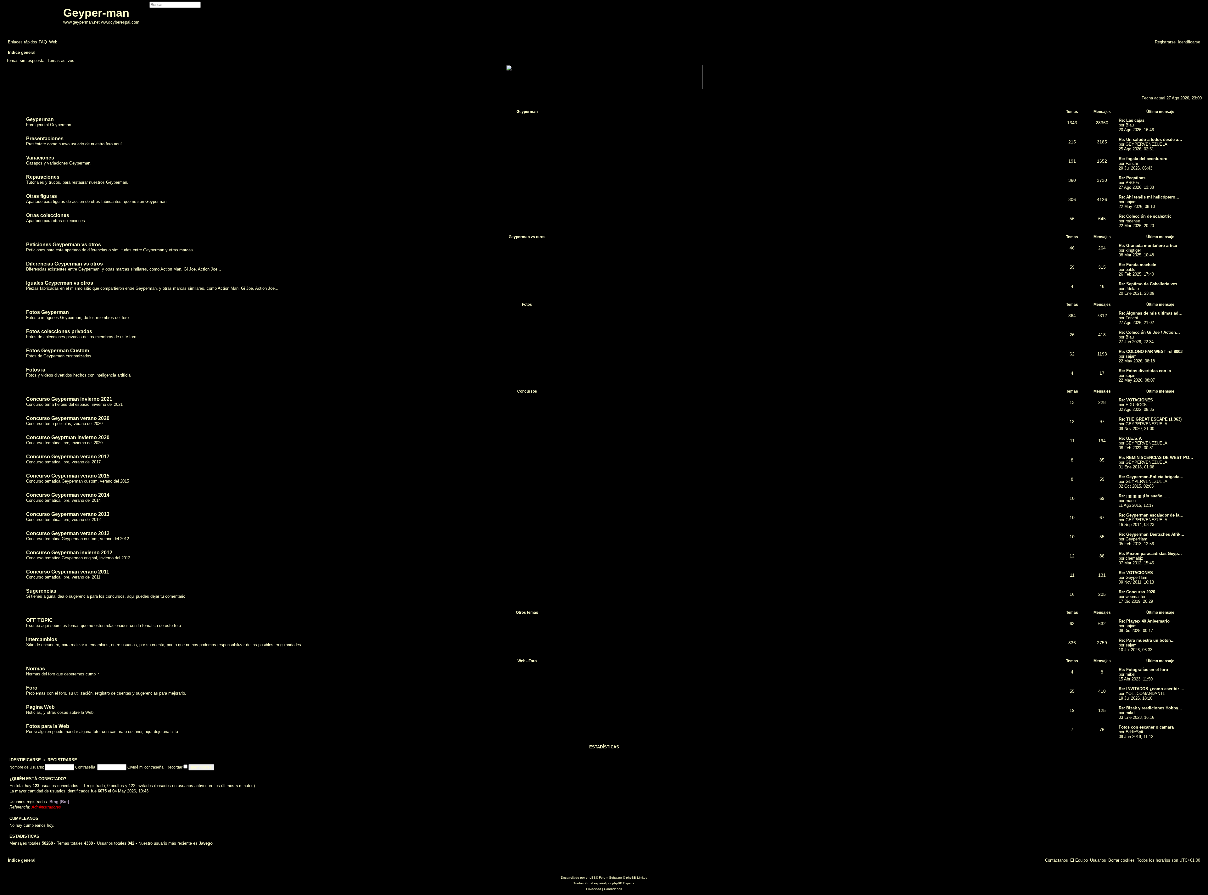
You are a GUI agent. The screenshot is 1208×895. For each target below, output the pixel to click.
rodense (1133, 221)
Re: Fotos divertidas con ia (1145, 370)
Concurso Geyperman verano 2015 (67, 475)
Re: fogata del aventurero (1143, 158)
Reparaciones (42, 177)
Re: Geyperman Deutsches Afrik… (1151, 534)
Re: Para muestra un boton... (1147, 640)
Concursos (527, 391)
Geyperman (527, 111)
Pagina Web (40, 707)
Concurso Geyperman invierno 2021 (69, 399)
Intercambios (41, 639)
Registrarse (62, 760)
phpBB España (623, 883)
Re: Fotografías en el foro (1143, 669)
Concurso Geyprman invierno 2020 (67, 437)
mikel (1130, 674)
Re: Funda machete (1137, 264)
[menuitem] (43, 42)
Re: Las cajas (1131, 120)
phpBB (591, 877)
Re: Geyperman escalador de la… (1151, 515)
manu (1131, 500)
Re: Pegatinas (1132, 178)
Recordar (174, 767)
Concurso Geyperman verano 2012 (67, 533)
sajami (1132, 201)
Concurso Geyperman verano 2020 (67, 418)
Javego (206, 843)
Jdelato (1132, 288)
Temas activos (61, 60)
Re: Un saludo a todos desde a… (1150, 139)
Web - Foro (527, 661)
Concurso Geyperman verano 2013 (67, 514)
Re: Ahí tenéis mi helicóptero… (1149, 197)
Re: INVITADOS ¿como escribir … (1151, 688)
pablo (1130, 269)
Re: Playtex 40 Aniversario (1144, 621)
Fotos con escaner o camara (1146, 727)
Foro (31, 688)
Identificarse (25, 760)
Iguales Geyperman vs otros (59, 283)
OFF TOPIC (39, 620)
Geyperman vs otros (527, 237)
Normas (35, 668)
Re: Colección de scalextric (1145, 216)
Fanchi (1132, 163)
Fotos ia (35, 369)
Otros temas (527, 612)
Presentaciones (45, 138)
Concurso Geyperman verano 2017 (67, 456)
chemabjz (1134, 558)
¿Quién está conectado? (37, 779)
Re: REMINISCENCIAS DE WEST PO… (1156, 457)
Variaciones (40, 157)
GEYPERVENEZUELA (1146, 144)
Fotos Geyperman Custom (57, 350)
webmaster (1135, 596)
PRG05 (1132, 182)
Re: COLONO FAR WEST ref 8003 (1151, 351)
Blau (1130, 125)
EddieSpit (1134, 732)
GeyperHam (1136, 539)
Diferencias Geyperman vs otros (64, 263)
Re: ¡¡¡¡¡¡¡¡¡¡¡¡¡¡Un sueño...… (1144, 496)
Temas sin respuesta (25, 60)
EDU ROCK (1136, 404)
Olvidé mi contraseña (145, 767)
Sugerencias (41, 591)
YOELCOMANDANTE (1146, 693)
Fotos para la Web (47, 726)
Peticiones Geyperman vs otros (63, 244)
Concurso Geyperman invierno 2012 (69, 552)
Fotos (527, 304)
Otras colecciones (47, 215)
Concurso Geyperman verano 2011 (67, 571)
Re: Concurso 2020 (1137, 592)
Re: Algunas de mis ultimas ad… (1151, 313)
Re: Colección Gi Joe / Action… (1149, 332)
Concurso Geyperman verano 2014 (67, 495)
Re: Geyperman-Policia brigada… (1151, 476)
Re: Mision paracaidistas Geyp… (1150, 553)
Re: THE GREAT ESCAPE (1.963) (1150, 419)
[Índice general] (35, 18)
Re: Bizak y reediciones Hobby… (1150, 708)
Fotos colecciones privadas (59, 331)
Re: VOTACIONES (1136, 400)
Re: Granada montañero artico (1148, 245)
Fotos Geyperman (47, 312)
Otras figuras (41, 196)
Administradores (46, 807)
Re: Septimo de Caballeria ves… (1150, 284)
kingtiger (1133, 250)
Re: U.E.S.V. (1130, 438)
